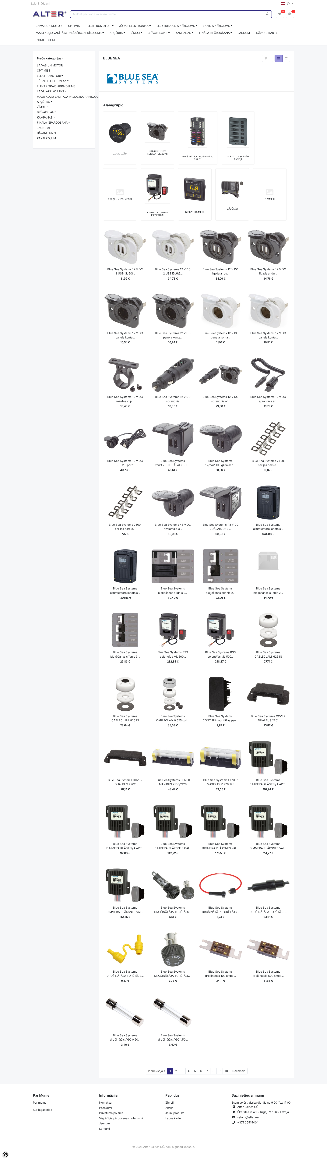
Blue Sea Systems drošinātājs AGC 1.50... (173, 1038)
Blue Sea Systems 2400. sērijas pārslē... (268, 463)
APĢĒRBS (116, 33)
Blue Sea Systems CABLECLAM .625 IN (268, 654)
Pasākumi (105, 1108)
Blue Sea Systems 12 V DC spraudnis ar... (220, 399)
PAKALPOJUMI (45, 40)
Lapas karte (173, 1118)
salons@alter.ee (248, 1117)
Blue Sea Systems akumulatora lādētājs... (268, 527)
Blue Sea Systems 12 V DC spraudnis (173, 399)
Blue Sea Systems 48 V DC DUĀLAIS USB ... (220, 527)
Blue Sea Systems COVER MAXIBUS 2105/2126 (173, 782)
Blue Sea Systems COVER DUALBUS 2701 (268, 718)
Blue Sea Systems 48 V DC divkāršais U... (173, 527)
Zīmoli (169, 1102)
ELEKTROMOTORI (99, 26)
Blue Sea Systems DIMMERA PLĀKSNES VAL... (220, 846)
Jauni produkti (175, 1113)
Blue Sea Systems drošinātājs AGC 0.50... (125, 1038)
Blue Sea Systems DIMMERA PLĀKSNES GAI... (172, 846)
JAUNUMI (244, 33)
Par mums (39, 1102)
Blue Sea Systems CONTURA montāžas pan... (220, 718)
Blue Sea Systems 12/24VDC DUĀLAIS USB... (173, 463)
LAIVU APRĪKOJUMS (216, 26)
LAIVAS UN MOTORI (49, 26)
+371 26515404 (247, 1122)
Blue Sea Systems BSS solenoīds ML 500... (172, 654)
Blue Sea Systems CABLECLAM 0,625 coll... (172, 718)
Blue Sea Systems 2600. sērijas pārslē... (125, 527)
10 (226, 1071)
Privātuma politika (111, 1113)
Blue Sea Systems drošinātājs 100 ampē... (220, 974)
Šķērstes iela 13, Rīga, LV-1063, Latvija (263, 1112)
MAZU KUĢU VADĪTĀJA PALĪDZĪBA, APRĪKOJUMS (69, 33)
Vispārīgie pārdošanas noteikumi (121, 1118)
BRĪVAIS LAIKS (157, 33)
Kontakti (104, 1128)
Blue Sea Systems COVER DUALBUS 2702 (125, 782)
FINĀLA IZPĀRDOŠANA (214, 33)
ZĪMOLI (135, 33)
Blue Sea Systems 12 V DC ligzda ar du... (220, 271)
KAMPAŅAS (183, 33)
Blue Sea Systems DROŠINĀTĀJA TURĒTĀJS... (172, 910)
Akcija (169, 1108)
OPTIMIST (75, 26)
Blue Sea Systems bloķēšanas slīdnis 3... (125, 654)
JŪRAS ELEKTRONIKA (134, 26)
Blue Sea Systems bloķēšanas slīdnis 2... (173, 591)
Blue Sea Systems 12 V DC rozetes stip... (125, 399)
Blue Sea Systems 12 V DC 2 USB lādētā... (125, 271)
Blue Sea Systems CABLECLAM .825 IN (125, 718)
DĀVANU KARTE (267, 33)
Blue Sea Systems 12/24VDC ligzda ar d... (220, 463)
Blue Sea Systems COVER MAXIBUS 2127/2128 (220, 782)
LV (288, 3)
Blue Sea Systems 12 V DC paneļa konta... (125, 335)
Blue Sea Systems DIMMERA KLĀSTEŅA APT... (268, 782)
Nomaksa (105, 1102)
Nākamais (238, 1071)
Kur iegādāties (42, 1110)
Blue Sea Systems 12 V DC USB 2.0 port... (125, 463)
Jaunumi (105, 1123)
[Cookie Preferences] (5, 1154)
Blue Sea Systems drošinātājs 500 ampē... (268, 974)
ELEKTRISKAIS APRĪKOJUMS (175, 26)
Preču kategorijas (49, 58)
